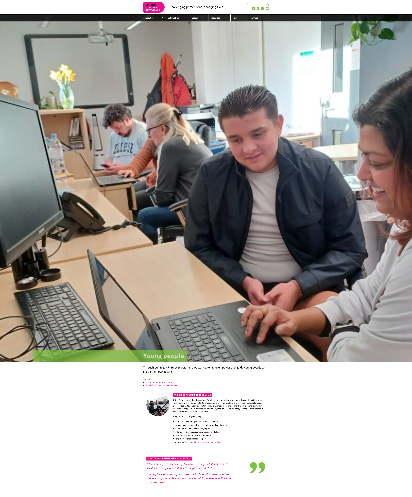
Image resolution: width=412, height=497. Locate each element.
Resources (215, 17)
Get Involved (173, 17)
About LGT (150, 17)
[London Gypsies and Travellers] (154, 7)
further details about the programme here (203, 442)
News (235, 17)
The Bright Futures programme (158, 382)
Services (254, 17)
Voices (195, 17)
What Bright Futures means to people (161, 385)
